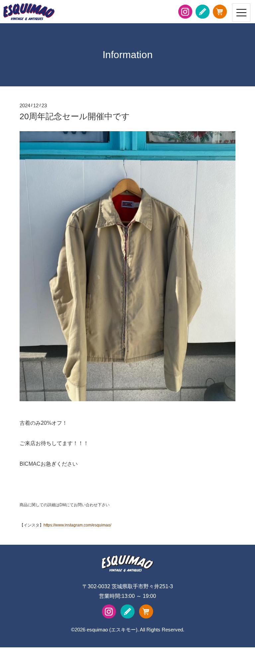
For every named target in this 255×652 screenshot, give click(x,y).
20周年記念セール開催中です (75, 116)
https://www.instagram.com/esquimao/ (77, 525)
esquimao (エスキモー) (112, 629)
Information (128, 54)
